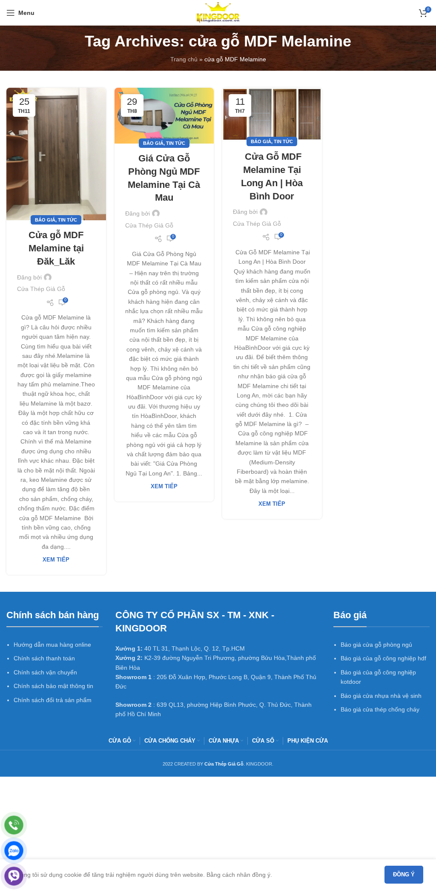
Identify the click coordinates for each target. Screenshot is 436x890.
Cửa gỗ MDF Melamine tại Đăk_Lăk (56, 248)
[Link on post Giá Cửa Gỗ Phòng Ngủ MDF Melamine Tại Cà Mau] (164, 116)
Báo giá (45, 219)
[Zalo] (13, 850)
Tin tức (67, 219)
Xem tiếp (56, 560)
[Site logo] (218, 12)
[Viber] (13, 876)
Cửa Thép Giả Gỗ (41, 288)
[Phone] (13, 825)
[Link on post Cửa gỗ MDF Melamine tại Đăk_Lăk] (56, 154)
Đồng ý (404, 874)
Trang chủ (184, 59)
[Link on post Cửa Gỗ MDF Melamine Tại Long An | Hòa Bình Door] (272, 115)
